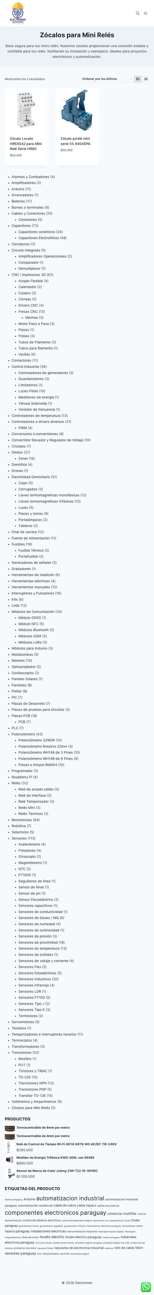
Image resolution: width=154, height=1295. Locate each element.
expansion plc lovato (120, 1220)
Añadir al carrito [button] (26, 165)
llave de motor (30, 1237)
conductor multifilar (122, 1214)
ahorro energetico (14, 1199)
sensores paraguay (20, 1253)
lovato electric (52, 1237)
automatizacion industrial (70, 1198)
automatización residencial (35, 1205)
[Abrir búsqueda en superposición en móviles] (138, 13)
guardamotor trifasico (75, 1226)
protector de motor (25, 1248)
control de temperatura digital (77, 1220)
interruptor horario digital (111, 1231)
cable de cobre (65, 1205)
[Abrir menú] (145, 13)
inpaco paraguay (17, 1231)
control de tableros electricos (41, 1220)
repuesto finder (45, 1248)
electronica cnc (100, 1220)
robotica (109, 1248)
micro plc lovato (43, 1243)
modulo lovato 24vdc (63, 1243)
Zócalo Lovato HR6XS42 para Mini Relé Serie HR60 (26, 144)
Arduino (29, 1199)
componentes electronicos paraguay (55, 1212)
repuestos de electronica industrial (79, 1248)
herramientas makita (132, 1226)
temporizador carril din (56, 1253)
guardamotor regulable (51, 1226)
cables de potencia (108, 1205)
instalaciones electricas (48, 1231)
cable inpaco (86, 1205)
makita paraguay (111, 1237)
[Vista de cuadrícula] (138, 79)
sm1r (39, 1254)
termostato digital (80, 1254)
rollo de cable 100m (128, 1248)
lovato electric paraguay (83, 1237)
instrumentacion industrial (82, 1231)
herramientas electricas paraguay (104, 1226)
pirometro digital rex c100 (116, 1243)
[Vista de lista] (146, 79)
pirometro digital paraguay (88, 1243)
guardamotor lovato (29, 1226)
